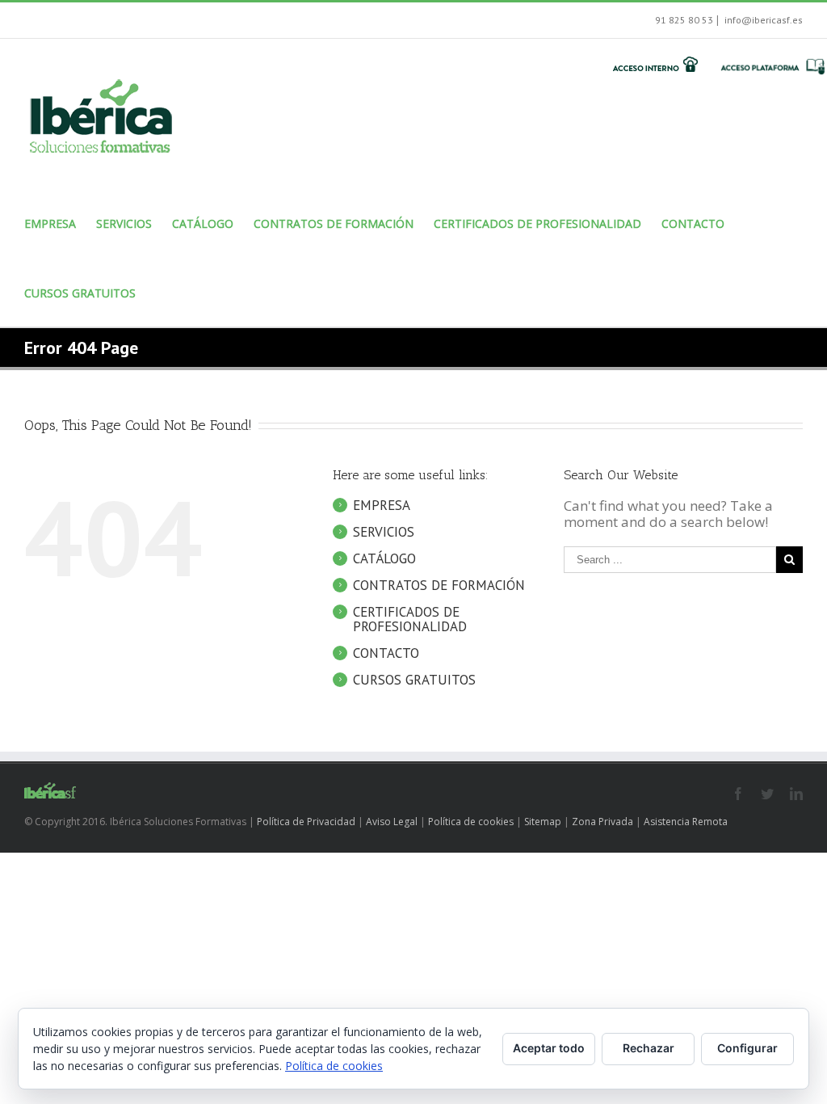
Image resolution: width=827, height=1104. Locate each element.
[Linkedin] (796, 793)
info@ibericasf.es (762, 20)
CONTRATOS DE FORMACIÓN (439, 585)
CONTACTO (386, 653)
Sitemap (542, 821)
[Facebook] (738, 793)
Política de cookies (471, 821)
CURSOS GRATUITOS (414, 680)
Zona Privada (602, 821)
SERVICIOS (383, 532)
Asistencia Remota (686, 821)
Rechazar (648, 1048)
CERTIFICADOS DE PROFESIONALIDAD (410, 619)
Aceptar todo (549, 1048)
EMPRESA (381, 505)
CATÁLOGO (384, 558)
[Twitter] (767, 793)
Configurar (747, 1048)
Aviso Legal (392, 821)
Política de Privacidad (306, 821)
